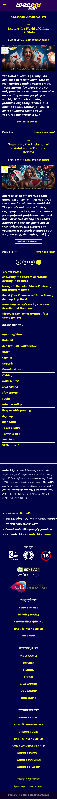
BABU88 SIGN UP (28, 766)
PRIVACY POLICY (28, 614)
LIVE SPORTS (28, 684)
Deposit (7, 363)
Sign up (7, 416)
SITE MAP (28, 635)
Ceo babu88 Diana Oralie (19, 346)
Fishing (7, 375)
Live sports (10, 392)
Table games (11, 427)
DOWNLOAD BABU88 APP (28, 745)
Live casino (10, 387)
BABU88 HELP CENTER (28, 628)
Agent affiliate (12, 334)
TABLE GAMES (28, 655)
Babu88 (7, 340)
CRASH (28, 676)
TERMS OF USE (28, 607)
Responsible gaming (16, 410)
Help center (10, 381)
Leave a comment (44, 132)
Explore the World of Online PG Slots (28, 30)
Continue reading (28, 122)
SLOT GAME (28, 698)
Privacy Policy (12, 404)
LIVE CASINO (28, 690)
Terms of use (11, 433)
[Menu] (4, 5)
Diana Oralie (42, 40)
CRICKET (28, 662)
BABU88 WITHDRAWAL (28, 724)
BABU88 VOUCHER (28, 759)
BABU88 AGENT (28, 717)
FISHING (28, 669)
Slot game (9, 422)
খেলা (28, 24)
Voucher (8, 439)
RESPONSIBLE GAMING (28, 621)
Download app (12, 369)
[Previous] (18, 262)
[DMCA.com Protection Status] (28, 569)
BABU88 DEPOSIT (28, 752)
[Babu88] (28, 5)
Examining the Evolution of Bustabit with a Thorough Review (28, 148)
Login (6, 398)
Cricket (7, 357)
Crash (6, 351)
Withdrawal (10, 445)
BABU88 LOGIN (28, 731)
